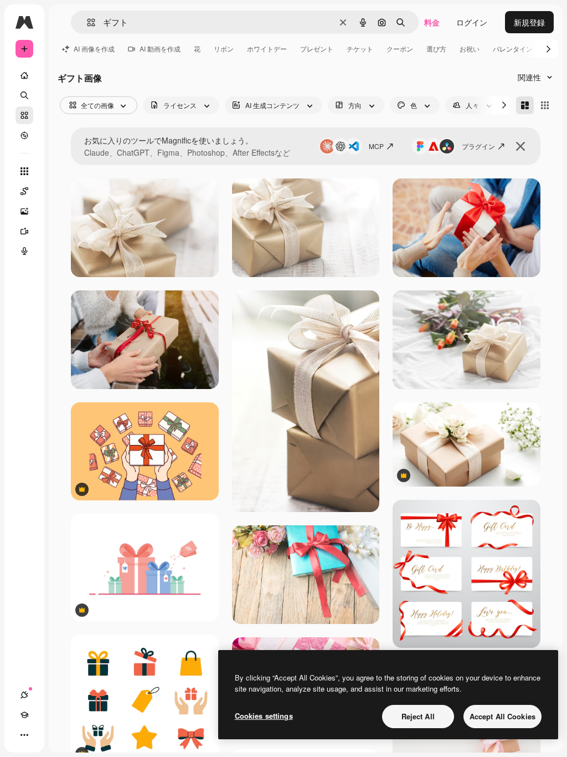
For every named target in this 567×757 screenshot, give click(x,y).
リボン (224, 48)
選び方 (436, 48)
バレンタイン (513, 48)
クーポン (399, 48)
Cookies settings (264, 715)
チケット (360, 48)
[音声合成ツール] (24, 251)
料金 (432, 22)
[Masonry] (525, 105)
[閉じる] (520, 146)
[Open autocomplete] (86, 22)
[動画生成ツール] (24, 231)
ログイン (471, 22)
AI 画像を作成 (94, 48)
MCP (376, 146)
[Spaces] (24, 191)
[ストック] (24, 115)
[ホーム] (24, 75)
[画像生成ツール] (24, 211)
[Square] (545, 105)
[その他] (24, 735)
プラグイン (478, 146)
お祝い (470, 48)
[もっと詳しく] (24, 135)
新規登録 (529, 22)
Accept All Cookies (502, 716)
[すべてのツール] (24, 171)
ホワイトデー (267, 48)
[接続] (24, 695)
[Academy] (24, 715)
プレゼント (316, 48)
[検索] (24, 95)
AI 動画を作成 (160, 48)
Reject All (418, 716)
